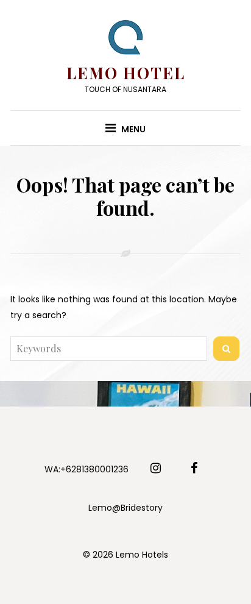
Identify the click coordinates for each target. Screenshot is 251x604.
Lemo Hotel (125, 72)
